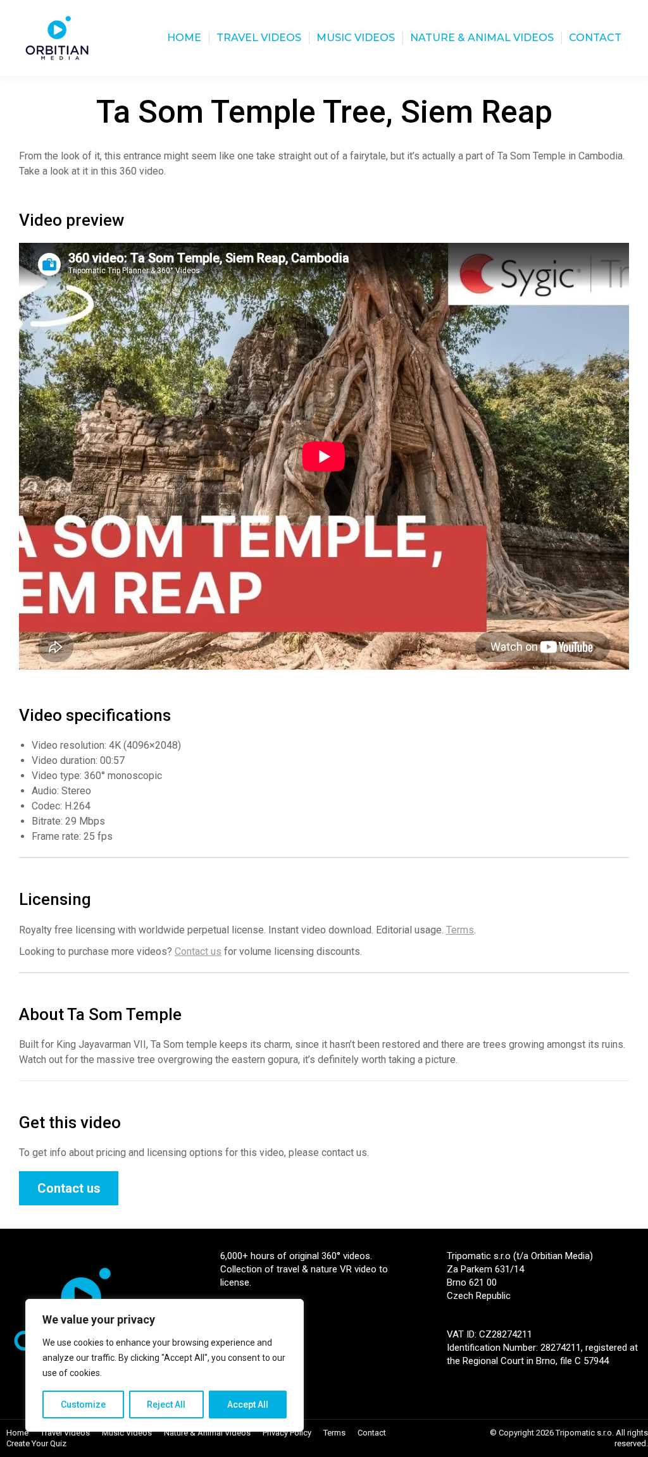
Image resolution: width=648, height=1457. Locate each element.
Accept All (247, 1404)
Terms (460, 930)
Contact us (198, 951)
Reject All (166, 1404)
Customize (83, 1404)
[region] (164, 1365)
